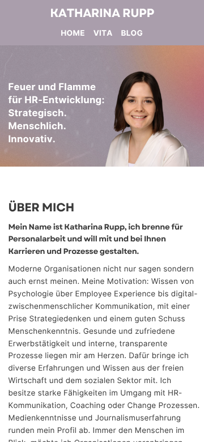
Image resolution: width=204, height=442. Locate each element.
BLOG (132, 32)
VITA (103, 32)
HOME (72, 32)
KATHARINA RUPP (102, 13)
